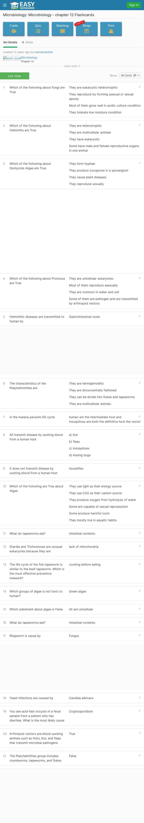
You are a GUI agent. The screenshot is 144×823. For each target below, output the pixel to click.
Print (111, 25)
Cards (14, 25)
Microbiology (29, 57)
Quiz (38, 25)
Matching (62, 25)
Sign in (134, 5)
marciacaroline (43, 52)
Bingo (83, 24)
